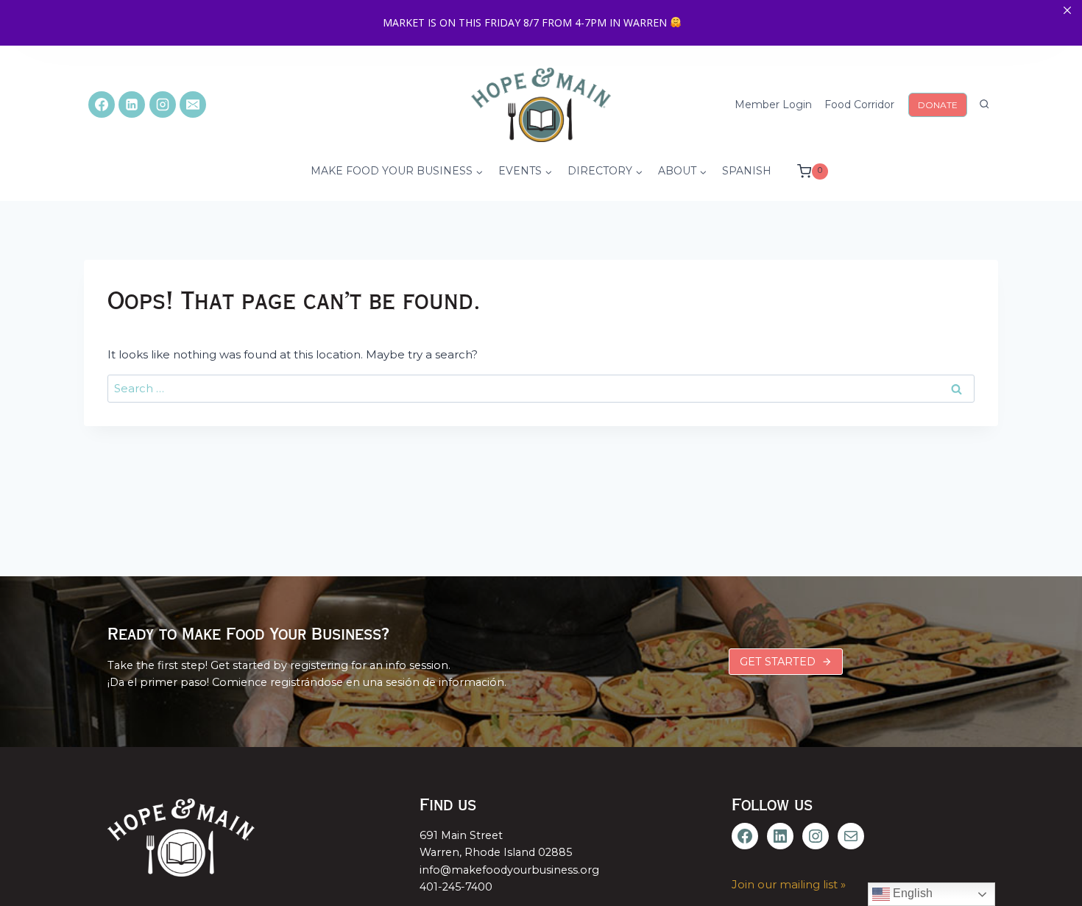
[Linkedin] (132, 104)
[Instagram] (162, 104)
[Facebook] (101, 104)
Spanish (746, 170)
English (911, 893)
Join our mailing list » (789, 884)
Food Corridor (859, 104)
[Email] (193, 104)
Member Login (773, 104)
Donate (938, 104)
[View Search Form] (984, 104)
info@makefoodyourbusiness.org (509, 870)
